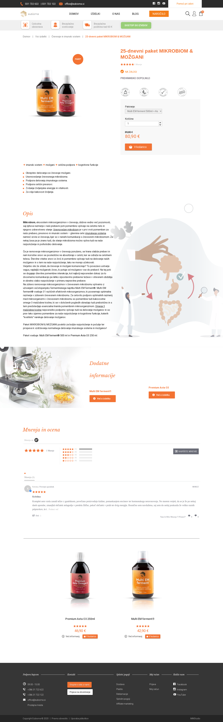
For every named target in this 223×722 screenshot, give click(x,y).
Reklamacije (122, 694)
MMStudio (195, 718)
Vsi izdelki (41, 36)
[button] (186, 451)
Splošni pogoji (123, 699)
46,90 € (80, 631)
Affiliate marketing (124, 704)
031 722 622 (32, 3)
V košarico (140, 147)
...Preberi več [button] (52, 509)
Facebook (182, 684)
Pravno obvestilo (60, 718)
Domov (74, 13)
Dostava (120, 684)
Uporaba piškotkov (80, 718)
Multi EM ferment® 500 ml (53, 335)
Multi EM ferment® (142, 618)
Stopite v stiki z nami (79, 685)
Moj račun (154, 689)
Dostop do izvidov (136, 25)
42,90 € (143, 631)
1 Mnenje (138, 64)
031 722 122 (49, 3)
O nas (116, 13)
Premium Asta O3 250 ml (84, 335)
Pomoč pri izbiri (185, 3)
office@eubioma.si (74, 3)
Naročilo (159, 13)
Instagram (182, 689)
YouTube (181, 695)
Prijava (152, 684)
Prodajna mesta (35, 705)
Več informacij (72, 636)
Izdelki (95, 13)
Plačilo (119, 689)
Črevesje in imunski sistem (66, 36)
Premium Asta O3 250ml (80, 618)
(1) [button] (76, 449)
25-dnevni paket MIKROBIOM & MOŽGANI (107, 36)
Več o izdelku (103, 398)
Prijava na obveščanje (80, 692)
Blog (135, 13)
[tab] (29, 476)
